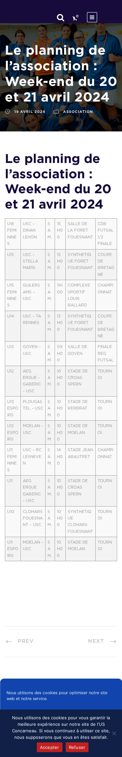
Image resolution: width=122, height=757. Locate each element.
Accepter (49, 747)
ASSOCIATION (78, 112)
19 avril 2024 (30, 112)
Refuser (77, 747)
